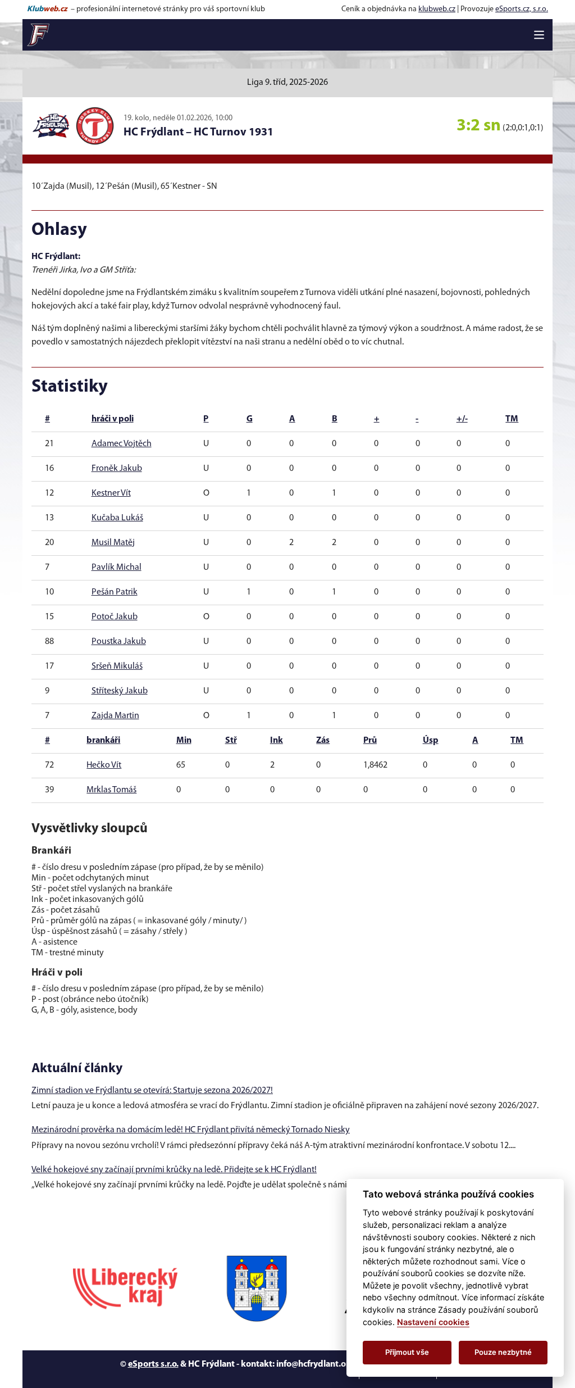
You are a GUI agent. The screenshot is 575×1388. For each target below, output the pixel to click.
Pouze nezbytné (503, 1352)
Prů (370, 740)
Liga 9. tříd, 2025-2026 (287, 82)
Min (183, 740)
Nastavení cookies (433, 1322)
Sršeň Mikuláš (117, 666)
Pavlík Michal (117, 567)
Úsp (431, 740)
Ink (276, 740)
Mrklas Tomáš (111, 790)
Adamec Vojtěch (122, 443)
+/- (462, 419)
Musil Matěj (113, 542)
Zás (323, 740)
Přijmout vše (407, 1352)
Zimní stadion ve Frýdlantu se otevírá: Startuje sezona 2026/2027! (152, 1090)
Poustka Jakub (119, 641)
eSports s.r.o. (153, 1364)
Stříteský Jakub (120, 691)
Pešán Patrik (115, 592)
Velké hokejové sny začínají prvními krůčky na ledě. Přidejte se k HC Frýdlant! (174, 1169)
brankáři (103, 740)
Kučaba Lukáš (117, 518)
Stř (231, 740)
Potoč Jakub (115, 617)
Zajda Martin (115, 715)
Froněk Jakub (117, 468)
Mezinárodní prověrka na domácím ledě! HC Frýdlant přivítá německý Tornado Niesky (190, 1130)
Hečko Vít (103, 765)
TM (511, 419)
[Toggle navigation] (539, 35)
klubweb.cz (436, 9)
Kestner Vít (111, 493)
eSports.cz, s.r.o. (521, 9)
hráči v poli (113, 419)
